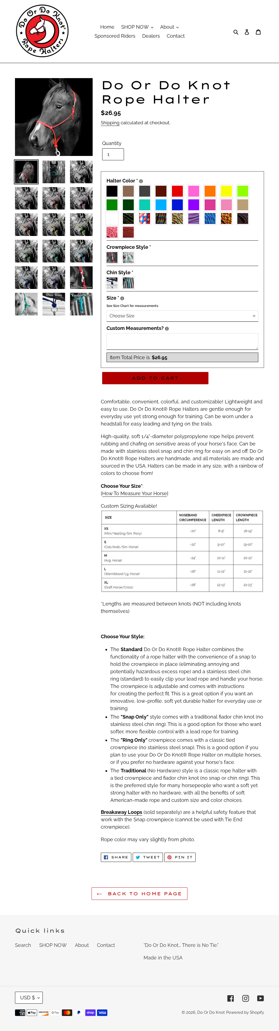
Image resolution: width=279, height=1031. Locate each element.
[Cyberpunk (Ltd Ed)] (244, 218)
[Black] (113, 191)
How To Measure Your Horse (134, 493)
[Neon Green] (244, 191)
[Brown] (130, 191)
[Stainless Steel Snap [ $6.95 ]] (113, 257)
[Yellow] (228, 191)
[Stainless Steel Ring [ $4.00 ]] (113, 282)
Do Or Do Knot (211, 1012)
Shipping (110, 122)
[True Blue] (162, 204)
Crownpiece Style (129, 247)
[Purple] (195, 204)
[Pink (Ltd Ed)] (228, 204)
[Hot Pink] (195, 191)
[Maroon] (162, 191)
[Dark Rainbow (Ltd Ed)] (162, 218)
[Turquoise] (146, 204)
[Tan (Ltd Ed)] (244, 204)
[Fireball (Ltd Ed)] (228, 218)
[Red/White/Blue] (146, 218)
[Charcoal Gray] (146, 191)
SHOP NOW (53, 945)
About (82, 945)
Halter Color (182, 180)
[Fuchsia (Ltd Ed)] (211, 204)
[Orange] (211, 191)
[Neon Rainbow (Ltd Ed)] (179, 218)
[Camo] (130, 218)
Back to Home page (143, 893)
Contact (106, 945)
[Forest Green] (130, 204)
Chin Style (120, 272)
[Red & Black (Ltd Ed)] (130, 232)
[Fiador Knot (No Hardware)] (130, 282)
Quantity (112, 143)
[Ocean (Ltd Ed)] (211, 218)
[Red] (179, 191)
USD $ (27, 997)
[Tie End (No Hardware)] (130, 257)
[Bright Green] (113, 204)
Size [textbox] (182, 301)
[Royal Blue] (179, 204)
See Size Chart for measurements (132, 306)
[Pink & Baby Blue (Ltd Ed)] (195, 218)
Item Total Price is (138, 357)
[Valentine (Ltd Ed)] (113, 232)
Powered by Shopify (245, 1012)
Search (23, 945)
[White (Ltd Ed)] (113, 218)
